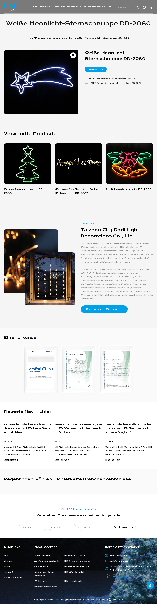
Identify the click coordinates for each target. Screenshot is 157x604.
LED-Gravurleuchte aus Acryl (78, 561)
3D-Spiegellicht (41, 566)
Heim (34, 7)
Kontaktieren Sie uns (97, 7)
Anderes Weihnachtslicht (45, 587)
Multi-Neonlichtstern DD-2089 (128, 189)
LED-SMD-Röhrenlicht (74, 572)
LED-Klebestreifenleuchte (77, 566)
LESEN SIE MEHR (11, 460)
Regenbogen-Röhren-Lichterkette (64, 38)
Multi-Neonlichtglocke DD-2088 (77, 189)
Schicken (120, 527)
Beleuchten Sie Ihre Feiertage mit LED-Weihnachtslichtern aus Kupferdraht (27, 428)
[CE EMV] (78, 369)
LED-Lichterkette (42, 555)
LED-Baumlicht (40, 581)
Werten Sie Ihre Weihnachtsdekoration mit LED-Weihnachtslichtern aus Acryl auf (78, 428)
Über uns (59, 7)
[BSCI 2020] (40, 369)
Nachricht (74, 7)
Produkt (45, 7)
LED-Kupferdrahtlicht (74, 555)
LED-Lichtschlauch (73, 581)
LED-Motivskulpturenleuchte (47, 561)
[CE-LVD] (116, 369)
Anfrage (92, 69)
